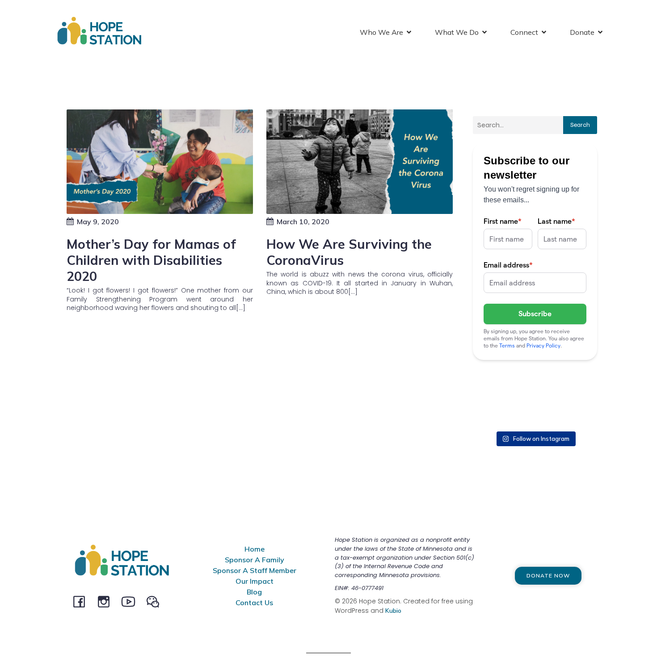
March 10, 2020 (303, 221)
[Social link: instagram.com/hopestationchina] (107, 601)
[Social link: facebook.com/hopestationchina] (82, 601)
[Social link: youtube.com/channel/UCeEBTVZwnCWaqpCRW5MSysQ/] (131, 601)
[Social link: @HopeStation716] (156, 601)
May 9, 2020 (98, 221)
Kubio (393, 611)
